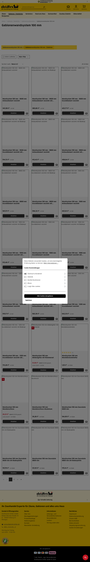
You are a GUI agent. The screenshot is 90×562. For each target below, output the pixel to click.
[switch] (25, 277)
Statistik (30, 277)
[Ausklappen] (65, 273)
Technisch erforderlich (35, 273)
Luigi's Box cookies (34, 286)
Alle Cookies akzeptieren (45, 296)
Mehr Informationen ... (51, 263)
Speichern (28, 300)
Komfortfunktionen (34, 280)
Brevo (30, 283)
